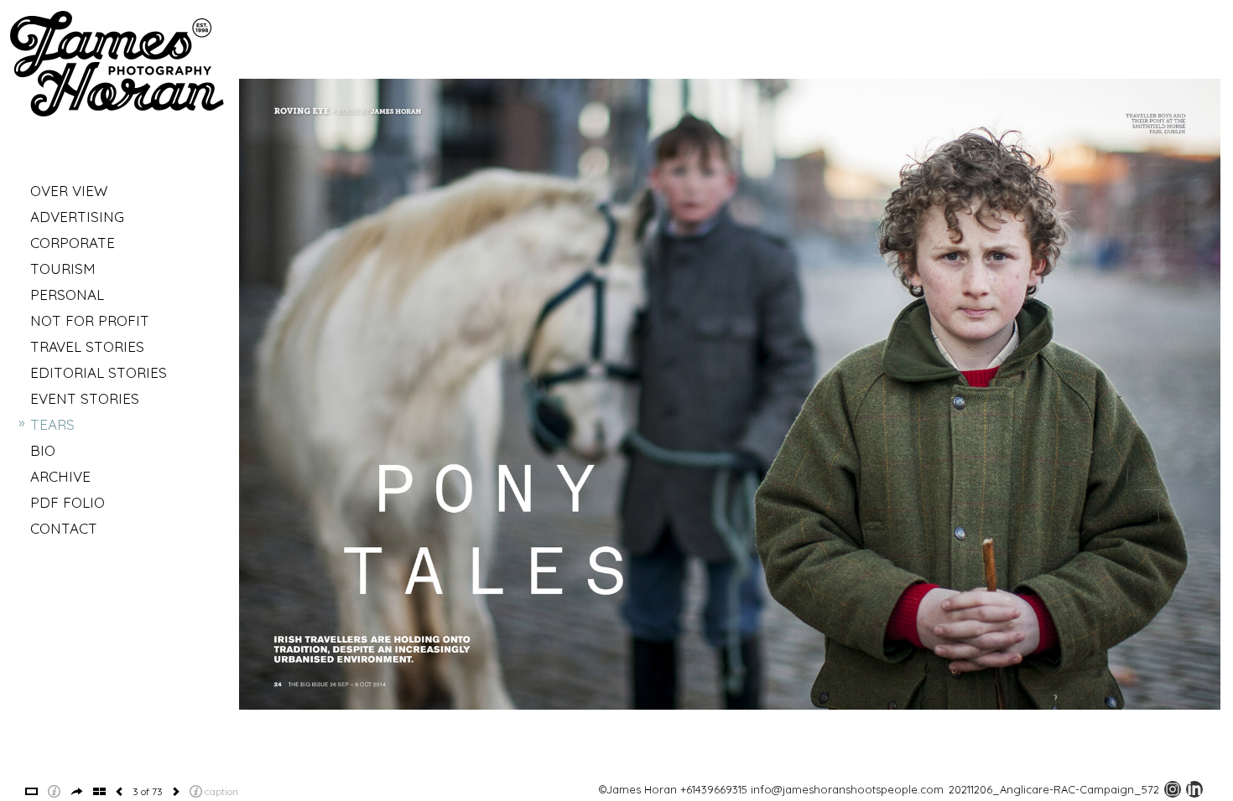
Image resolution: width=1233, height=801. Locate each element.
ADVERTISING (77, 216)
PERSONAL (67, 294)
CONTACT (63, 528)
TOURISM (63, 268)
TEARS (52, 424)
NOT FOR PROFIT (89, 320)
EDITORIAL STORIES (98, 372)
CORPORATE (72, 242)
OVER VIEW (68, 190)
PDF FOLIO (67, 502)
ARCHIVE (60, 476)
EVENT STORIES (84, 398)
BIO (42, 450)
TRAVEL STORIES (87, 346)
